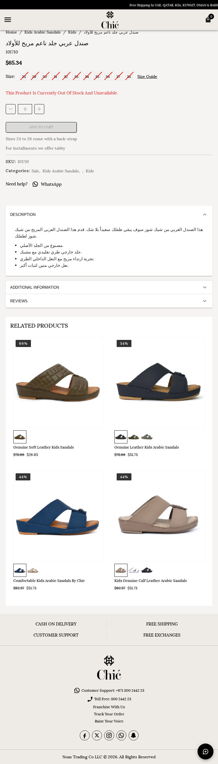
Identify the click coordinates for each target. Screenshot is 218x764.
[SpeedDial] (205, 751)
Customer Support (56, 635)
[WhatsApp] (121, 735)
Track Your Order (109, 714)
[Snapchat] (134, 735)
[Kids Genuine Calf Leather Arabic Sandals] (159, 516)
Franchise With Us (109, 707)
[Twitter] (97, 735)
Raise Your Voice (109, 721)
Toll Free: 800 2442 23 (112, 699)
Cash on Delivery (56, 624)
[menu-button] (7, 19)
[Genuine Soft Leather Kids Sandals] (58, 383)
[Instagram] (109, 735)
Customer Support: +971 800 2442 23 (112, 690)
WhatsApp (51, 184)
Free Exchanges (162, 635)
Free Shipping (162, 624)
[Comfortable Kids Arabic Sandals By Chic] (58, 516)
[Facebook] (85, 735)
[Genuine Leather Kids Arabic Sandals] (159, 383)
